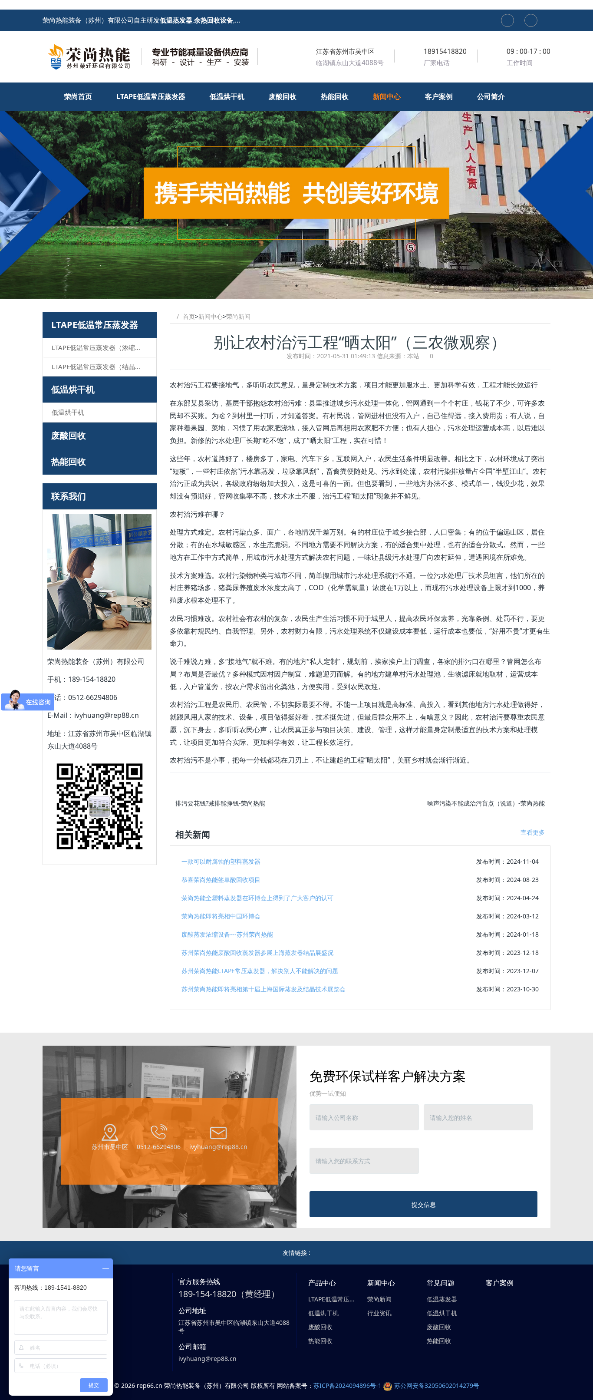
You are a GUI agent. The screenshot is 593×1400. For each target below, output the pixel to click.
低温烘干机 (73, 389)
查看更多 (533, 832)
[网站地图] (507, 20)
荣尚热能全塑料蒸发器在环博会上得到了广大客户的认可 (257, 898)
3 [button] (307, 285)
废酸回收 (68, 435)
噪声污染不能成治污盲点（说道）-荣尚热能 (486, 803)
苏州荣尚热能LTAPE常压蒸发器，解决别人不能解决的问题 (259, 971)
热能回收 (68, 461)
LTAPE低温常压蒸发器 (94, 324)
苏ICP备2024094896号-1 (347, 1385)
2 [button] (296, 285)
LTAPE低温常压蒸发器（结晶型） (100, 366)
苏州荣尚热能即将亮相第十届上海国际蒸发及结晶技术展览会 (263, 989)
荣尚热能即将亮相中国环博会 (220, 916)
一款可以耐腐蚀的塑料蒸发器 (220, 861)
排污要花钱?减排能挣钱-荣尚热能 (220, 803)
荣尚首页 (79, 96)
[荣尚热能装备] (151, 56)
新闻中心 (210, 316)
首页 (189, 316)
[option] (296, 191)
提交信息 (424, 1204)
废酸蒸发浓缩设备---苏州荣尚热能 (227, 934)
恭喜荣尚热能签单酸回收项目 (220, 879)
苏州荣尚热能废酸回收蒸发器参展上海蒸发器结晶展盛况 (257, 952)
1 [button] (286, 285)
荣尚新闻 (238, 316)
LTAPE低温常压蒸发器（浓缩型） (100, 347)
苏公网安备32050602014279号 (436, 1385)
